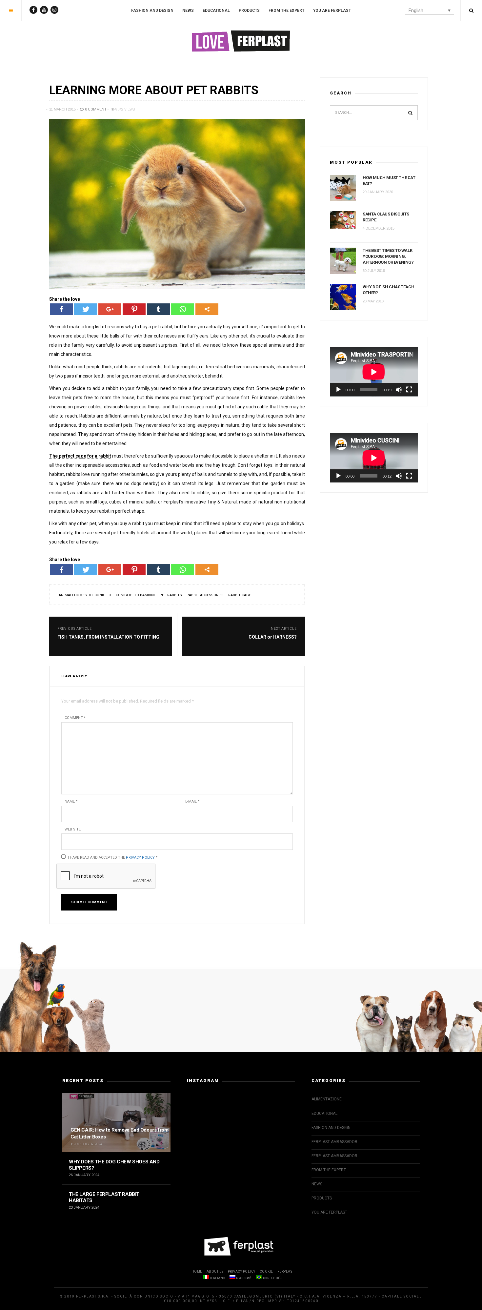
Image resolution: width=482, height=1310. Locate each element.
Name (71, 801)
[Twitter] (85, 309)
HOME (196, 1271)
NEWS (188, 10)
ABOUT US (215, 1271)
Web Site (73, 829)
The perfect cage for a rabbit (80, 456)
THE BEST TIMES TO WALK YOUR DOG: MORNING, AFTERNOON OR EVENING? (388, 256)
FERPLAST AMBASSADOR (334, 1141)
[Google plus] (109, 309)
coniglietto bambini (135, 595)
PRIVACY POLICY (241, 1271)
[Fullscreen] (409, 389)
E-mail (192, 801)
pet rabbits (170, 595)
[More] (206, 309)
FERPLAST (285, 1271)
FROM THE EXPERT (286, 10)
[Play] (338, 389)
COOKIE (266, 1271)
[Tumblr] (158, 309)
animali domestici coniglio (85, 595)
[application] (374, 372)
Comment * (75, 718)
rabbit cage (239, 595)
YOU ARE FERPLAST (332, 10)
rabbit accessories (205, 595)
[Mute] (398, 389)
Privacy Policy (140, 857)
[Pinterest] (134, 309)
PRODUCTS (249, 10)
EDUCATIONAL (216, 10)
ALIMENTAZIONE (326, 1099)
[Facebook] (61, 309)
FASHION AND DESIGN (152, 10)
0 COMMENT (95, 109)
